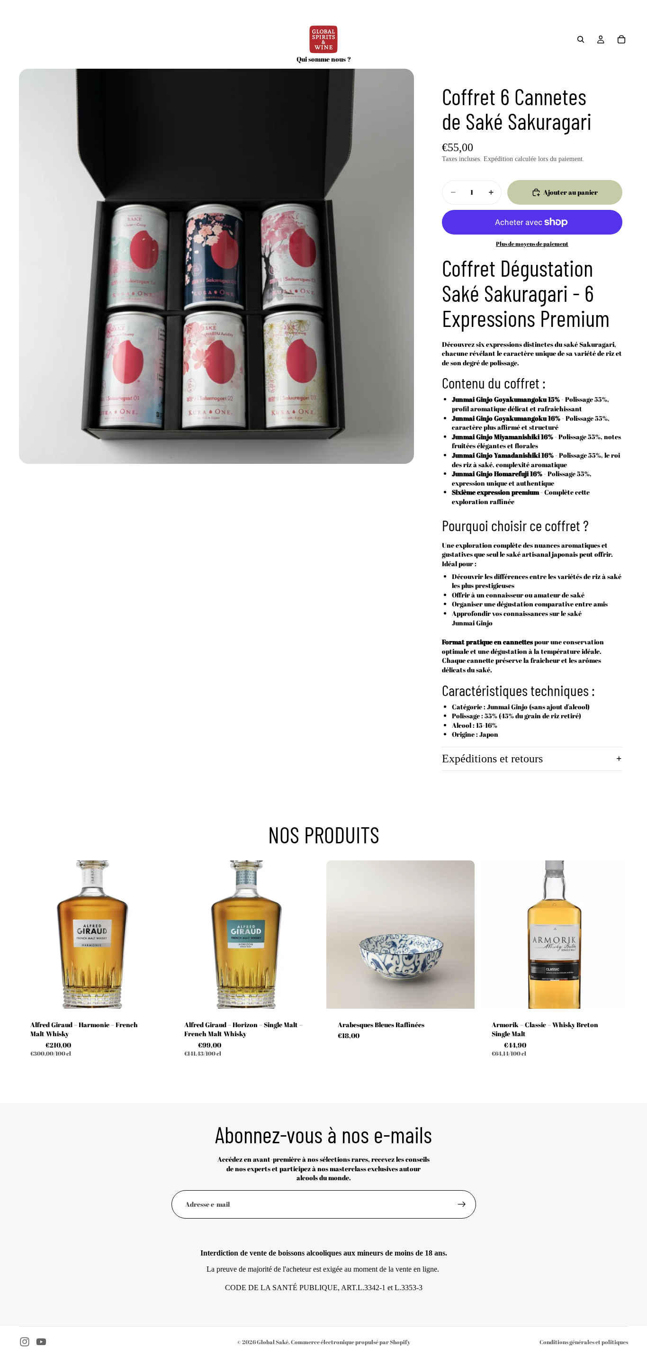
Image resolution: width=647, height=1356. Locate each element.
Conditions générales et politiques (583, 1342)
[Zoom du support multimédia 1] (216, 266)
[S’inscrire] (462, 1204)
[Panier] (621, 39)
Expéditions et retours (492, 758)
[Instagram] (24, 1341)
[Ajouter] (152, 994)
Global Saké (272, 1342)
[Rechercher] (580, 39)
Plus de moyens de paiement (532, 243)
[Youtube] (41, 1341)
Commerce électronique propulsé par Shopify (350, 1342)
